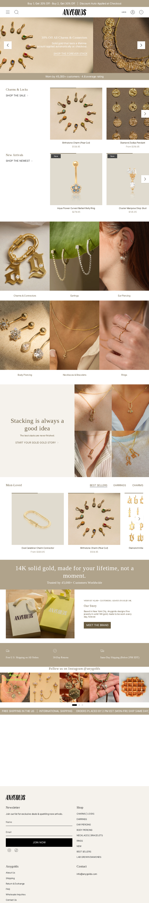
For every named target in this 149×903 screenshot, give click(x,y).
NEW (79, 846)
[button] (78, 867)
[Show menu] (8, 12)
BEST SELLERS (84, 851)
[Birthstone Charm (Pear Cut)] (76, 114)
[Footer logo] (15, 797)
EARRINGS (82, 819)
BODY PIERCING (84, 830)
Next (145, 114)
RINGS (80, 840)
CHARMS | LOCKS (85, 813)
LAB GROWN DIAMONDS (89, 857)
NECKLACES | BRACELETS (90, 835)
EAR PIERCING (84, 824)
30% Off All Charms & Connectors (83, 3)
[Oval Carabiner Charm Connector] (38, 519)
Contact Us (11, 900)
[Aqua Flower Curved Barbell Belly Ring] (76, 179)
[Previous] (8, 45)
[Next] (141, 45)
